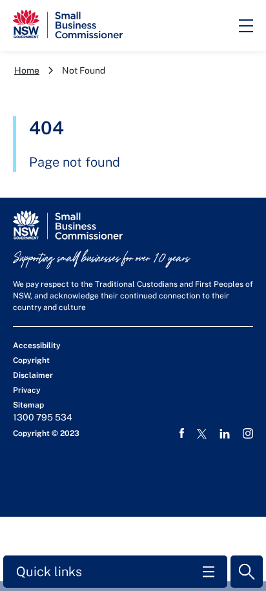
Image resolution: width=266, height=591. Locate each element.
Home (26, 70)
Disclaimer (33, 375)
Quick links (49, 571)
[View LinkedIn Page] (225, 434)
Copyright (31, 360)
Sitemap (28, 405)
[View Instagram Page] (248, 433)
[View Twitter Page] (202, 434)
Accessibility (37, 345)
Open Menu (246, 25)
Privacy (27, 390)
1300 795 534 (42, 417)
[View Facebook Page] (181, 433)
